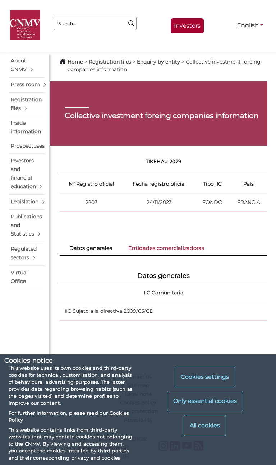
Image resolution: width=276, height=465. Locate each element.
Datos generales (90, 248)
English (248, 25)
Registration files (110, 62)
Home (75, 62)
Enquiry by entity (158, 62)
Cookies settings (205, 376)
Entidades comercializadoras (166, 248)
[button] (27, 65)
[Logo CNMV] (26, 25)
